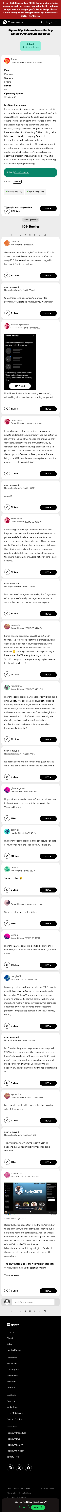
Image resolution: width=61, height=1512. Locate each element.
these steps (38, 12)
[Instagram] (10, 1467)
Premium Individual (16, 1432)
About (10, 1338)
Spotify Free (13, 1456)
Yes (36, 1507)
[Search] (42, 22)
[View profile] (7, 60)
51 (45, 235)
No (25, 1507)
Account (17, 181)
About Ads (11, 1497)
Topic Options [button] (30, 219)
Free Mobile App (15, 1413)
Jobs (9, 1343)
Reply (48, 208)
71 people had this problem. (18, 207)
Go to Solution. (21, 172)
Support (11, 1401)
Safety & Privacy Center (21, 1488)
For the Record (14, 1349)
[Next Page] (49, 235)
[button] (56, 61)
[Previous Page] (11, 235)
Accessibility (21, 1497)
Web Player (12, 1407)
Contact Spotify (14, 1419)
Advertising (12, 1375)
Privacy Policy (11, 1493)
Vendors (11, 1387)
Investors (11, 1381)
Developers (13, 1369)
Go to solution (32, 47)
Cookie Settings (24, 1493)
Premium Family (15, 1444)
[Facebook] (28, 1467)
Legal (9, 1488)
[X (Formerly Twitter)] (19, 1467)
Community (15, 22)
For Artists (12, 1363)
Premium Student (15, 1450)
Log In (49, 22)
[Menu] (56, 22)
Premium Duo (13, 1438)
